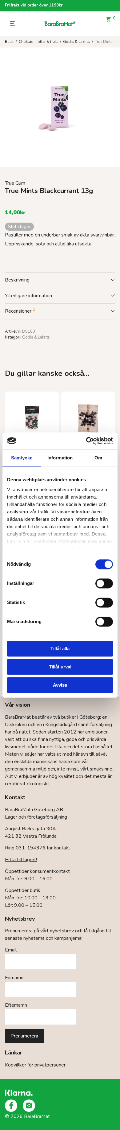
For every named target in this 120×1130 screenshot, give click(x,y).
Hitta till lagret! (21, 859)
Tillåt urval (60, 666)
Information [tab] (60, 457)
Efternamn (16, 1005)
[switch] (104, 583)
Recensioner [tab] (20, 310)
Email (11, 950)
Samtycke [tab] (21, 457)
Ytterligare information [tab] (28, 295)
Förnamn (14, 977)
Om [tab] (98, 457)
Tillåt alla (60, 648)
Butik (9, 41)
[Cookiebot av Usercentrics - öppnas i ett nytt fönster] (86, 441)
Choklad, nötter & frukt (38, 41)
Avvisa (60, 685)
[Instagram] (29, 1105)
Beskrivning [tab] (17, 280)
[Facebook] (11, 1105)
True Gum (15, 183)
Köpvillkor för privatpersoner (35, 1065)
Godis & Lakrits (76, 41)
